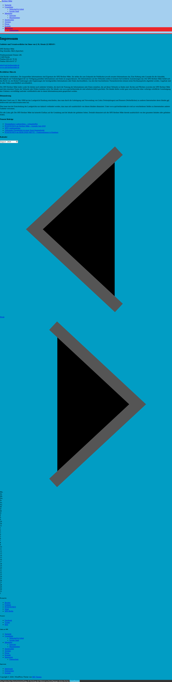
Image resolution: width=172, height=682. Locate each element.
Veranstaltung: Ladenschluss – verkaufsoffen (21, 124)
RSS (6, 625)
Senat (7, 609)
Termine (8, 22)
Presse (7, 24)
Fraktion (8, 605)
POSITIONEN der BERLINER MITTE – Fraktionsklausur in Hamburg (31, 132)
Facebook (8, 620)
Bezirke (7, 603)
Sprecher (12, 16)
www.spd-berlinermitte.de (9, 67)
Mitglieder (8, 13)
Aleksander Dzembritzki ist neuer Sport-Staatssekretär (24, 130)
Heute (2, 317)
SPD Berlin (9, 611)
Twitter (7, 622)
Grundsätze (9, 7)
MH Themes (37, 677)
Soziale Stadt (14, 11)
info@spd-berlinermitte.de (9, 65)
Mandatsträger (14, 18)
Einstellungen (75, 681)
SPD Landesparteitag (12, 128)
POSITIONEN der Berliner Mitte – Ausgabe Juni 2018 (25, 126)
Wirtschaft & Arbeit (16, 9)
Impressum (9, 28)
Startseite (8, 5)
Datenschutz (13, 30)
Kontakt (8, 26)
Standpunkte (9, 20)
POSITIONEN (10, 607)
